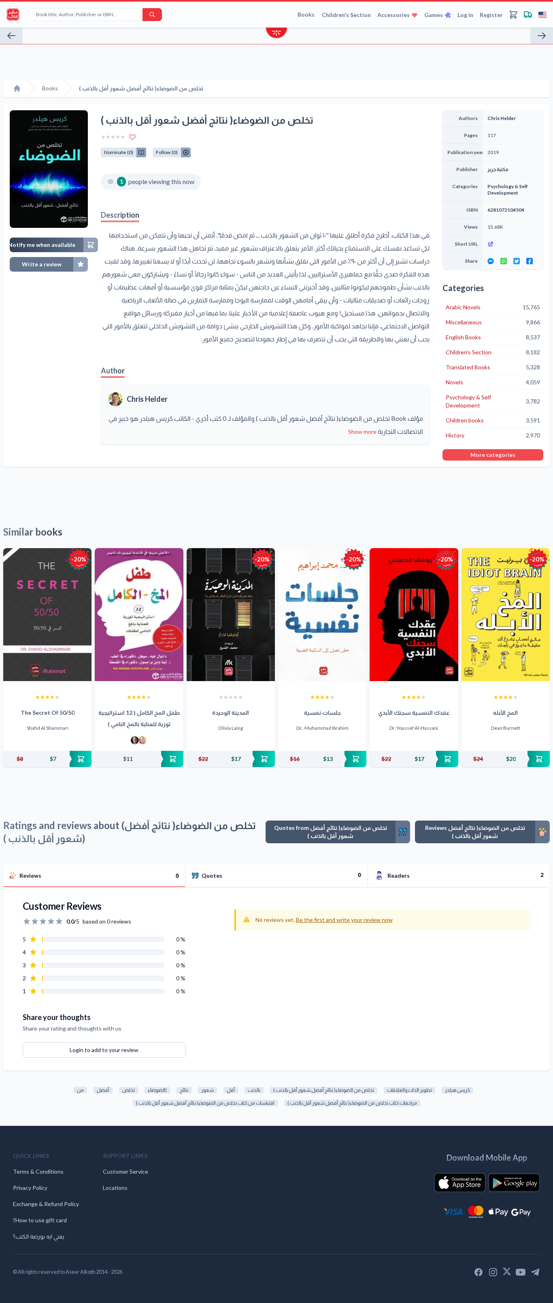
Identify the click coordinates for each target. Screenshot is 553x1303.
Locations (115, 1187)
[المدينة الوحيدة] (231, 614)
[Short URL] (512, 244)
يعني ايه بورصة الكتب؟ (38, 1236)
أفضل (103, 1090)
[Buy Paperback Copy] (47, 759)
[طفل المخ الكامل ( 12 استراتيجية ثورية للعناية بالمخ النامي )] (139, 614)
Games (433, 14)
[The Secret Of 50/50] (47, 614)
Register (491, 14)
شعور (207, 1090)
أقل (231, 1090)
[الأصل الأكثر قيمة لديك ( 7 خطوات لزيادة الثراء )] (11, 36)
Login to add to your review (104, 1049)
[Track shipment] (528, 14)
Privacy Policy (30, 1187)
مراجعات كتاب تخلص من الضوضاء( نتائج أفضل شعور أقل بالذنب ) (352, 1103)
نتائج (184, 1090)
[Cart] (513, 14)
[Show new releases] (276, 34)
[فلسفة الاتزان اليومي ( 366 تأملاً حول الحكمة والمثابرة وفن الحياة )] (541, 36)
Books (306, 14)
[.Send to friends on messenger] (490, 261)
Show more (362, 431)
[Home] (17, 88)
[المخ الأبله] (506, 614)
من (80, 1090)
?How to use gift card (40, 1220)
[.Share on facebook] (529, 261)
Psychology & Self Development (507, 189)
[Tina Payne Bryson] (142, 740)
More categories (492, 454)
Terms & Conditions (38, 1171)
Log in (465, 14)
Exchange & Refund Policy (46, 1203)
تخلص (128, 1090)
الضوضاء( (157, 1090)
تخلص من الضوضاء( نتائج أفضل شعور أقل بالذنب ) (323, 1090)
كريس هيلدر (457, 1090)
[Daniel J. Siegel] (135, 740)
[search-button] (152, 14)
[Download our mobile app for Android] (514, 1182)
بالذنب (254, 1090)
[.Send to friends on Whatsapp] (503, 261)
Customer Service (125, 1171)
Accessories (393, 14)
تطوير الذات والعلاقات (409, 1090)
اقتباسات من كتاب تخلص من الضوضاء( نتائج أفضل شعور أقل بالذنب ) (205, 1103)
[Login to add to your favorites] (132, 137)
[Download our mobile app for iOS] (460, 1182)
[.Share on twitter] (516, 261)
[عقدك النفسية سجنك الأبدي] (414, 614)
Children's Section (346, 14)
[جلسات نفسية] (322, 614)
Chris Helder (147, 398)
